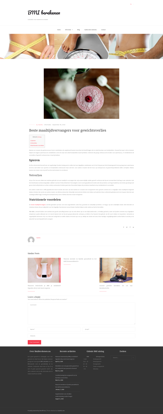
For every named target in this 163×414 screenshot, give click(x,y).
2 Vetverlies (33, 143)
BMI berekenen (44, 12)
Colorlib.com (61, 410)
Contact (103, 30)
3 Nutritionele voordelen (37, 145)
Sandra (40, 124)
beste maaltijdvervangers (38, 204)
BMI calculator (44, 361)
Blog (78, 30)
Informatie (68, 30)
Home (59, 30)
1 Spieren (33, 140)
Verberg (39, 137)
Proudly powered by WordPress (37, 410)
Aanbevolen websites (90, 30)
